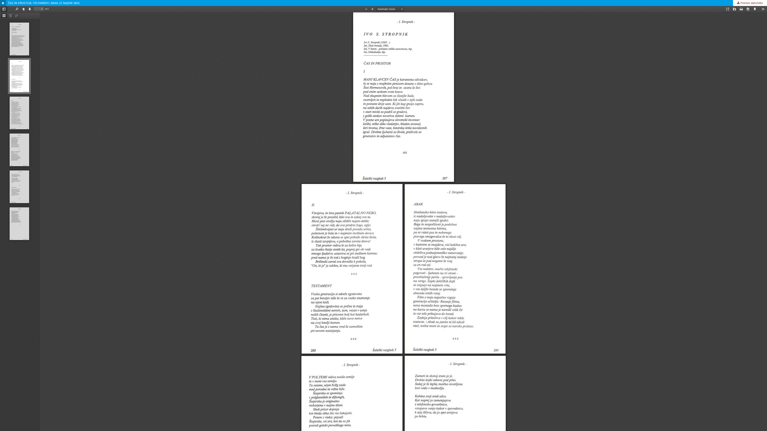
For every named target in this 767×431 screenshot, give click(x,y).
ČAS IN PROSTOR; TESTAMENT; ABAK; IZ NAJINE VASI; (44, 3)
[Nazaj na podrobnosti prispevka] (3, 3)
